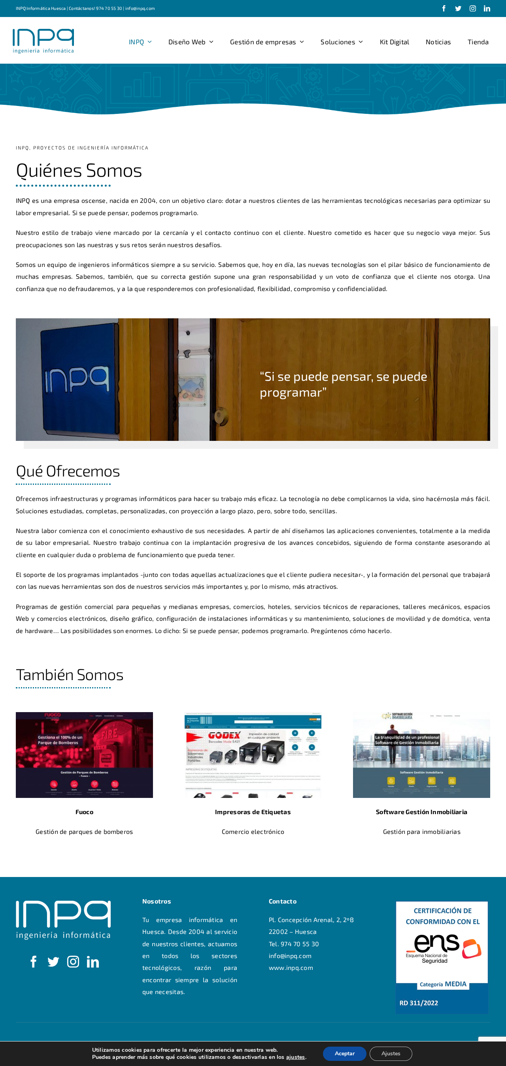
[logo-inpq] (43, 32)
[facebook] (444, 8)
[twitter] (458, 8)
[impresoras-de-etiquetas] (253, 715)
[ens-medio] (442, 903)
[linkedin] (487, 8)
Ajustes (390, 1053)
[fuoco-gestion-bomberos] (84, 715)
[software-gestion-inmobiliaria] (421, 715)
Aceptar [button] (345, 1053)
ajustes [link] (295, 1057)
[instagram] (473, 8)
